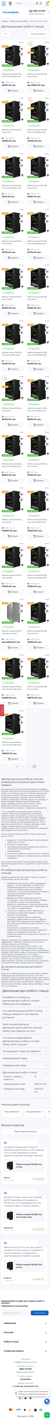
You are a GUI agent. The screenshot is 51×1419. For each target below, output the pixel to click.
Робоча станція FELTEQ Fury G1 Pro (11, 131)
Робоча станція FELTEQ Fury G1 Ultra (11, 298)
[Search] (41, 3)
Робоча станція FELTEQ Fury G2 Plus (37, 186)
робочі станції (31, 946)
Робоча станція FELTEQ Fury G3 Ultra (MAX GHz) (11, 688)
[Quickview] (21, 49)
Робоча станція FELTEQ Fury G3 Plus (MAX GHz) (37, 242)
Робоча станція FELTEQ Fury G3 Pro (11, 409)
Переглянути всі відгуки (25, 1131)
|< (17, 766)
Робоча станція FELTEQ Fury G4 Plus (37, 465)
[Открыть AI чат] (47, 1401)
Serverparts (30, 975)
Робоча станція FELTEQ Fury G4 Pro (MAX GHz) (37, 521)
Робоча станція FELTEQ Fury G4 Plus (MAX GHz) (11, 465)
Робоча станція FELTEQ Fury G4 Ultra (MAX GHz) (11, 743)
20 (5, 34)
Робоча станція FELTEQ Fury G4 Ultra (37, 688)
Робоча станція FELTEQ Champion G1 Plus (11, 632)
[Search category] (37, 3)
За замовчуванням (38, 34)
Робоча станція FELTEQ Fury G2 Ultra (11, 576)
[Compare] (21, 54)
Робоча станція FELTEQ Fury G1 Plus (37, 75)
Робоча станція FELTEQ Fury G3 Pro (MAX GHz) (37, 409)
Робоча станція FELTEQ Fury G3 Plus (11, 242)
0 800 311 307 (38, 11)
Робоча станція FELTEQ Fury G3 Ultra (37, 632)
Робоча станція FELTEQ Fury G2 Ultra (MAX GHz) (37, 576)
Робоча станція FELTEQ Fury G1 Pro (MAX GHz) (37, 131)
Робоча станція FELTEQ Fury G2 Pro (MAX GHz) (11, 353)
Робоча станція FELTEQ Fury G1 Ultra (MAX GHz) (37, 353)
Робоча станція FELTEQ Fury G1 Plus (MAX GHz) (11, 75)
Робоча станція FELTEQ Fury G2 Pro (37, 298)
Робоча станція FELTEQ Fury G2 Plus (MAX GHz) (11, 186)
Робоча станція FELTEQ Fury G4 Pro (11, 521)
